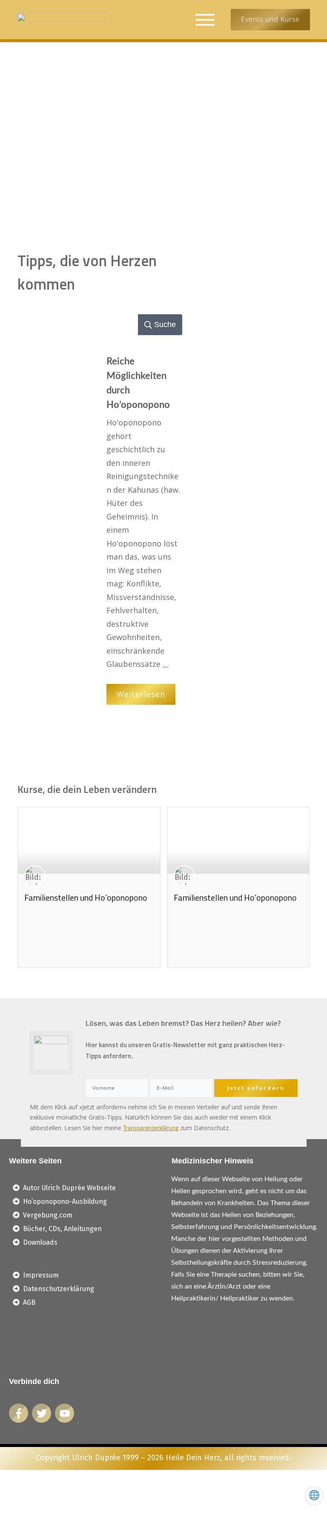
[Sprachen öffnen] (314, 1495)
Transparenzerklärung (150, 1128)
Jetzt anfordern (255, 1088)
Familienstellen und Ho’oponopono (85, 897)
